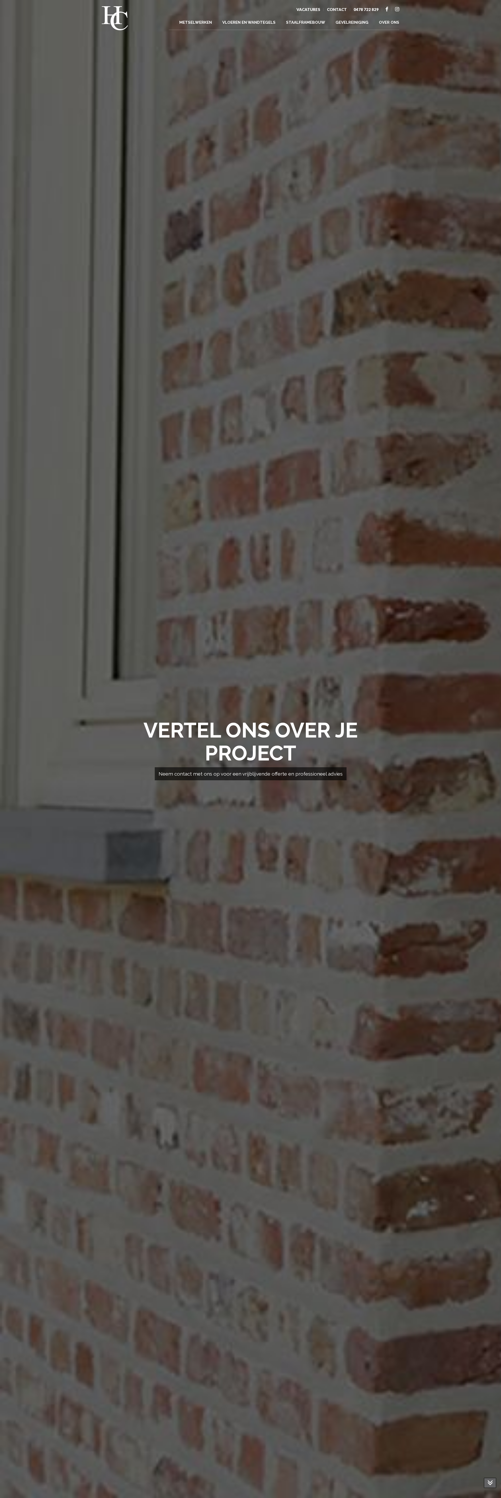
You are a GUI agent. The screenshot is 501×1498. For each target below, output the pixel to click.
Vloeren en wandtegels (249, 22)
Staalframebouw (305, 22)
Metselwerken (195, 22)
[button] (16, 1484)
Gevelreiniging (352, 22)
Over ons (389, 22)
